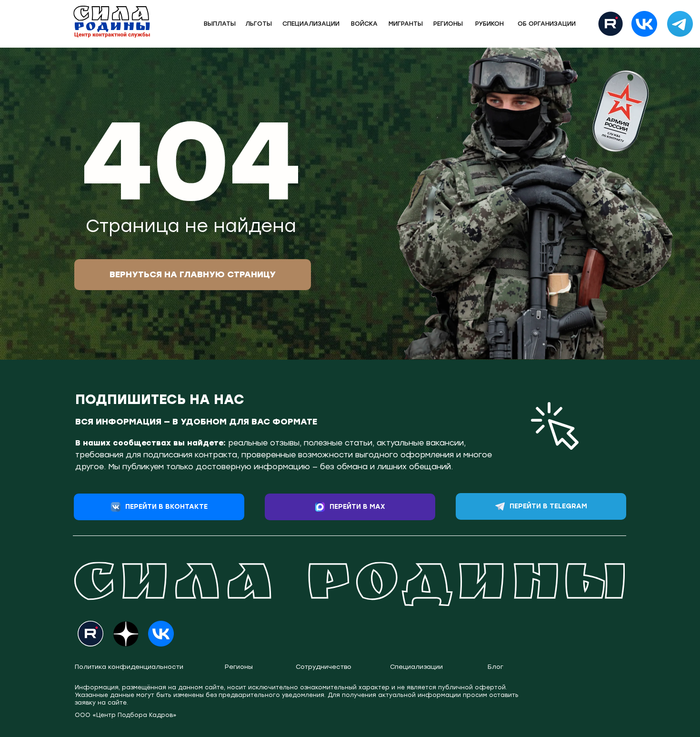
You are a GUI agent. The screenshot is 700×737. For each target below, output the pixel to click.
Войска (364, 23)
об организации (547, 23)
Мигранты (406, 23)
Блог (495, 666)
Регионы (448, 23)
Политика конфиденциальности (129, 666)
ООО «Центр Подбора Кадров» (126, 715)
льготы (258, 23)
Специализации (416, 666)
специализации (311, 23)
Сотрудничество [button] (323, 666)
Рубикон (489, 23)
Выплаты (220, 23)
